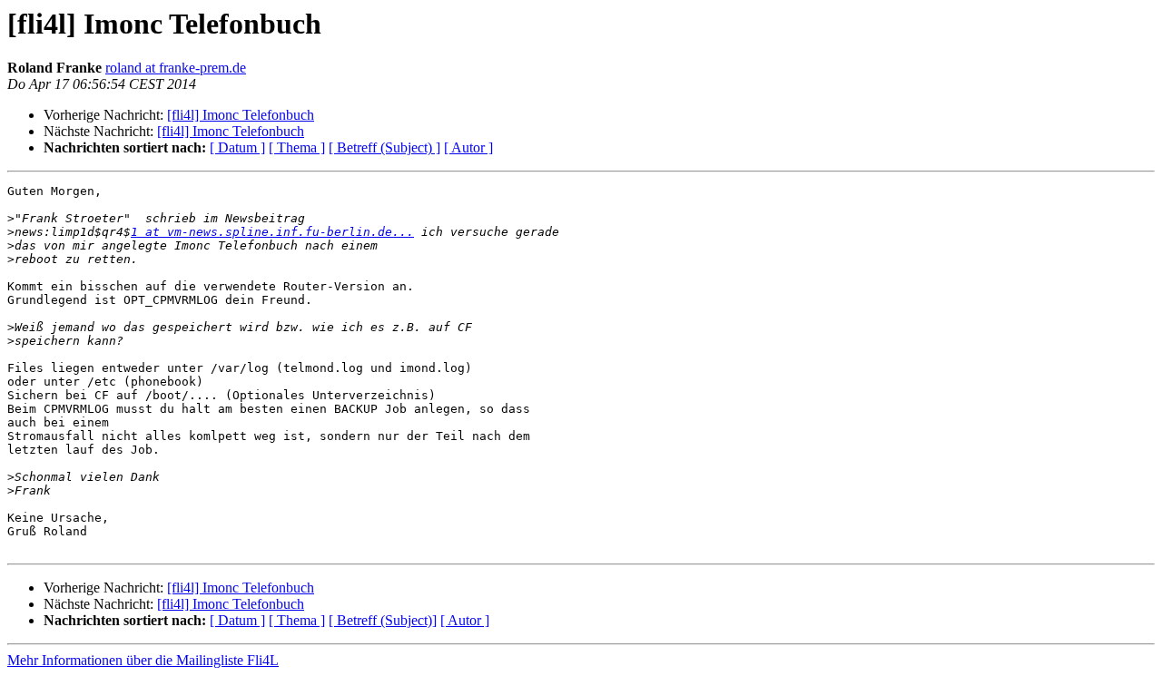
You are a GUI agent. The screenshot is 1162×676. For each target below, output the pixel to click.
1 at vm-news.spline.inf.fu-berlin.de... (272, 232)
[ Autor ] (468, 147)
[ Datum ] (237, 147)
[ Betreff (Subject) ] (384, 147)
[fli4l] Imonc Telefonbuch (240, 114)
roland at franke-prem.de (175, 67)
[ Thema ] (297, 147)
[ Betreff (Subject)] (383, 620)
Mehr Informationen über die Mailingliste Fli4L (143, 660)
